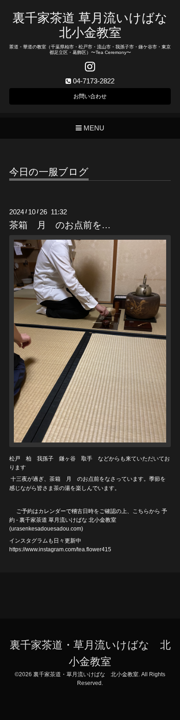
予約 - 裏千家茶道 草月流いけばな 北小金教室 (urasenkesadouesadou (88, 520)
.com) (76, 528)
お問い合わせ (90, 96)
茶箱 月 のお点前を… (60, 225)
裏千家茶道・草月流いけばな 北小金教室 (85, 674)
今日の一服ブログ (49, 172)
